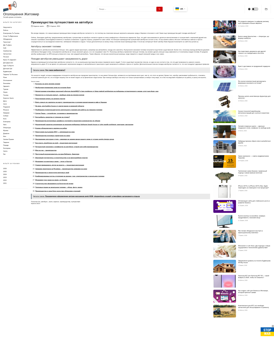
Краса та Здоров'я (9, 60)
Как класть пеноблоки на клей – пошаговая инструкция (56, 143)
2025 (5, 171)
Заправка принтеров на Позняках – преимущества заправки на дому (61, 169)
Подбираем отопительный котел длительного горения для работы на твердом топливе (68, 110)
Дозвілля (6, 133)
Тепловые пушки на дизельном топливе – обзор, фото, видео (58, 187)
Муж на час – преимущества (46, 150)
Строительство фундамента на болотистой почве (54, 183)
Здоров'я (6, 86)
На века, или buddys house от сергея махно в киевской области (59, 106)
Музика (5, 130)
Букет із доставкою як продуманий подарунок (254, 66)
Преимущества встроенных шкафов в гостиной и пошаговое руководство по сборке (67, 121)
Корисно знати (8, 98)
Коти (4, 119)
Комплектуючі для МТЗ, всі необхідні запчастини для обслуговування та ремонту (253, 306)
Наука (5, 92)
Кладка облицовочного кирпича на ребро (51, 128)
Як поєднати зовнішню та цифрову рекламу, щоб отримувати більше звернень (253, 22)
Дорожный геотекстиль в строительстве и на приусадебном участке (61, 158)
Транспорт (7, 42)
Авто (4, 124)
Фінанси (6, 110)
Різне (5, 77)
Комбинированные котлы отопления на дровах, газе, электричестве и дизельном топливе (69, 176)
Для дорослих (8, 63)
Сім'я (5, 104)
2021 (5, 183)
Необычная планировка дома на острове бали (53, 87)
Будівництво (7, 71)
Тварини (6, 142)
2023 (5, 177)
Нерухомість (7, 27)
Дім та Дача (7, 45)
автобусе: (44, 201)
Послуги (6, 57)
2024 (5, 174)
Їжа (4, 154)
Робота (5, 30)
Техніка (5, 95)
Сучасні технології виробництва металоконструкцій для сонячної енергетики (253, 112)
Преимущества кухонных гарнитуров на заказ (52, 135)
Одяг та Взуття (8, 65)
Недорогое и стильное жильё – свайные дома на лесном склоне (59, 95)
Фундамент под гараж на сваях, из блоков (51, 180)
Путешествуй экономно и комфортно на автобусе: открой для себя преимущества (66, 147)
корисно (56, 201)
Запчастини (7, 54)
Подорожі (6, 107)
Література (7, 127)
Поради (6, 145)
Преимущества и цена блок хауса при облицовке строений (57, 191)
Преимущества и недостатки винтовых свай (52, 172)
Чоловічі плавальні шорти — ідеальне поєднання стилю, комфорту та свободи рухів (254, 127)
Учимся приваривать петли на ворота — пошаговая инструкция (59, 165)
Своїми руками (8, 139)
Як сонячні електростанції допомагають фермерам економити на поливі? (252, 82)
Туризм (5, 89)
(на (39, 201)
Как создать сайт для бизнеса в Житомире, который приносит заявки (253, 291)
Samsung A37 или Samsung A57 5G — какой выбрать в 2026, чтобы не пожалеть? (253, 276)
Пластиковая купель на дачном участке (50, 98)
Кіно (4, 136)
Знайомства (7, 51)
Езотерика (6, 148)
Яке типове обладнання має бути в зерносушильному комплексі (250, 231)
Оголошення (7, 80)
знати (51, 201)
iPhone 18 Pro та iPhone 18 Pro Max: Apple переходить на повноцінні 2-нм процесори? (253, 187)
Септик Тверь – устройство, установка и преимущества (56, 113)
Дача (5, 101)
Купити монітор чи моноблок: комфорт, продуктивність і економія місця (251, 216)
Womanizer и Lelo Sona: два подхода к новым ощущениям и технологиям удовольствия (254, 246)
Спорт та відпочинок (10, 36)
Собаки (5, 116)
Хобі (4, 48)
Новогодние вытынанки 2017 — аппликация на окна (55, 132)
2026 (5, 168)
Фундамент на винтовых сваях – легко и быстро (53, 161)
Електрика (6, 121)
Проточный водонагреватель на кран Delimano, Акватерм (57, 154)
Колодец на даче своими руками (47, 84)
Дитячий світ (7, 68)
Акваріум (6, 113)
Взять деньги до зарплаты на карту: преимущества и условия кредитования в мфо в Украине (71, 102)
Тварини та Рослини (10, 74)
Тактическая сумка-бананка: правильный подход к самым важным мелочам (252, 172)
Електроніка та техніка (11, 33)
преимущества (65, 201)
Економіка (6, 83)
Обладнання (7, 39)
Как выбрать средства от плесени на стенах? (52, 117)
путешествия (75, 201)
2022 (5, 180)
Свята (5, 151)
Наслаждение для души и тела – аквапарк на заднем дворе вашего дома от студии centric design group (74, 139)
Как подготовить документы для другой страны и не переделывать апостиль (252, 52)
